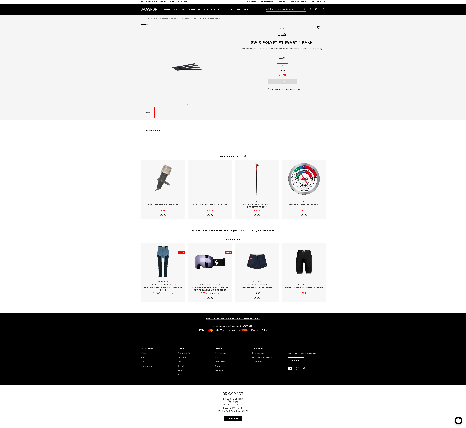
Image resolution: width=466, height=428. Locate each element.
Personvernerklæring (261, 357)
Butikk (218, 357)
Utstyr (143, 353)
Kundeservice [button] (258, 349)
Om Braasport (221, 353)
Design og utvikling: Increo (233, 411)
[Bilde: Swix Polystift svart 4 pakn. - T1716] (187, 67)
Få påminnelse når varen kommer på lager (282, 89)
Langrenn (182, 357)
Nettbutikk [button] (147, 349)
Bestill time (220, 362)
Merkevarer (146, 366)
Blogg (217, 366)
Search (305, 9)
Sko (142, 362)
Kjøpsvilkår (256, 362)
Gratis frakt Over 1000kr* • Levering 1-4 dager (164, 2)
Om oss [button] (218, 349)
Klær (143, 357)
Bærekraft (219, 370)
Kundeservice (258, 353)
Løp (179, 362)
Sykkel (181, 366)
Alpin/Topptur (184, 353)
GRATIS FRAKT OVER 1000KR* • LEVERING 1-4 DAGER (233, 318)
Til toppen (233, 419)
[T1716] (282, 58)
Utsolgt (282, 81)
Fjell (180, 370)
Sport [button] (181, 349)
